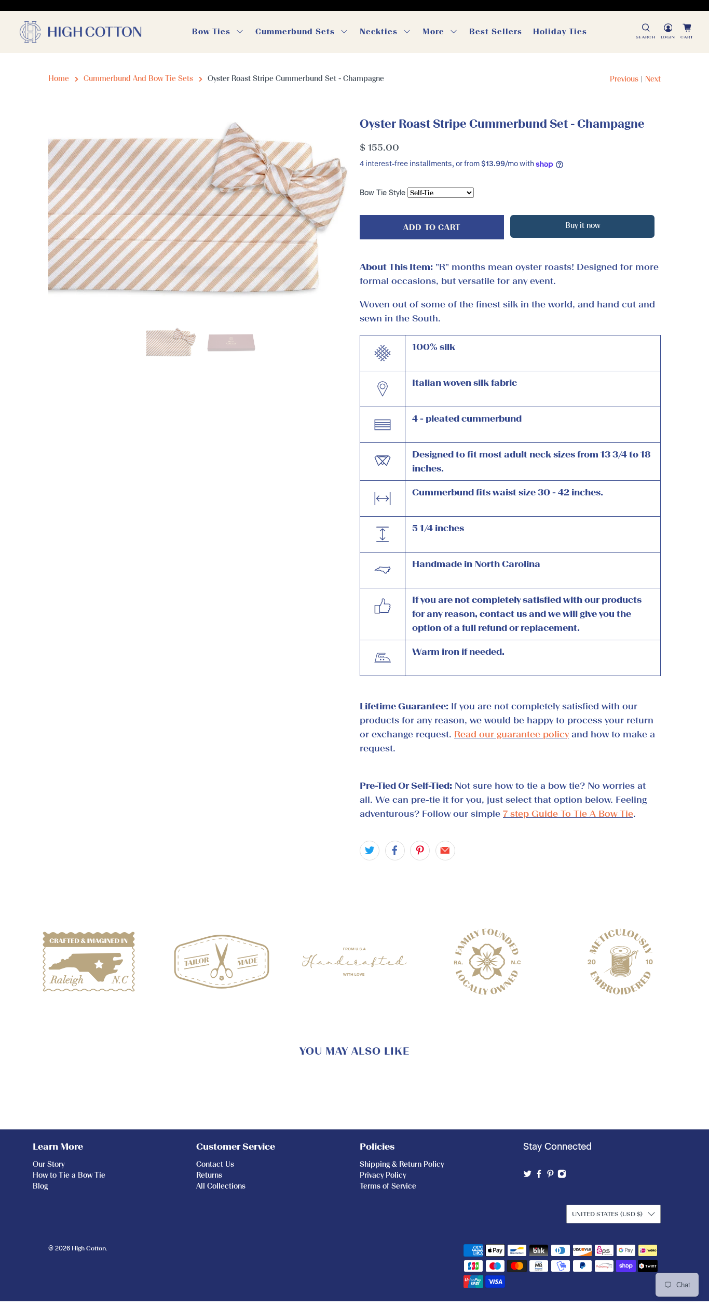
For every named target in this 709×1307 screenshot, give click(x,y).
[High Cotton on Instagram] (561, 1175)
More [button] (433, 31)
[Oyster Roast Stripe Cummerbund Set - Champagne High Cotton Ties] (198, 216)
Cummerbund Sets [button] (295, 31)
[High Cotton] (80, 32)
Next (653, 79)
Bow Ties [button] (211, 31)
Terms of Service (388, 1186)
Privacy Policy (383, 1175)
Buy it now (582, 225)
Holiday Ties (560, 31)
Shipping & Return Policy (402, 1164)
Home (58, 78)
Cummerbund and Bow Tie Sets (138, 78)
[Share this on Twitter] (369, 850)
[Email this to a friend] (445, 850)
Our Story (48, 1164)
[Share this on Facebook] (395, 850)
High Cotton (89, 1248)
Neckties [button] (379, 31)
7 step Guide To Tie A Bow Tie (568, 813)
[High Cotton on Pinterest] (550, 1175)
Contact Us (215, 1164)
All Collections (221, 1186)
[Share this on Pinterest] (420, 850)
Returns (209, 1175)
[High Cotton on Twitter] (527, 1175)
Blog (40, 1186)
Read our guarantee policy (511, 734)
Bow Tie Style (382, 192)
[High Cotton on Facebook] (539, 1175)
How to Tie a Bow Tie (69, 1175)
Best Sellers (495, 31)
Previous (624, 79)
